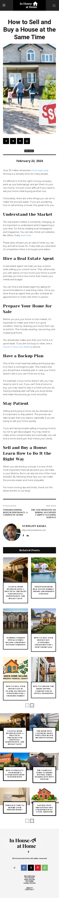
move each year (39, 170)
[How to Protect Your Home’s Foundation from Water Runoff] (14, 761)
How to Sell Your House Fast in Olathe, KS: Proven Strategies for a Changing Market (16, 691)
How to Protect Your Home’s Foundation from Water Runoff (14, 773)
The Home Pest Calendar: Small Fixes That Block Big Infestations (44, 734)
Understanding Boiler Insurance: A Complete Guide (15, 512)
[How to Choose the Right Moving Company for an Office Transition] (43, 669)
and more (26, 235)
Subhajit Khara (34, 526)
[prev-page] (27, 705)
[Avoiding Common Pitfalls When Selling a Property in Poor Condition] (15, 620)
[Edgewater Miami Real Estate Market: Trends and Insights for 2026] (43, 569)
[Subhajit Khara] (12, 532)
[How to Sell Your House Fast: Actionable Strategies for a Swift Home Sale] (43, 620)
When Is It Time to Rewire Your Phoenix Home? (14, 807)
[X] (13, 141)
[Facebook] (6, 141)
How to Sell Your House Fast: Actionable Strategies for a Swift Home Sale (43, 642)
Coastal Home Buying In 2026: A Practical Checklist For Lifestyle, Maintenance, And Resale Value (14, 737)
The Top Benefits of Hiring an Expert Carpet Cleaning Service (43, 514)
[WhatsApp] (27, 141)
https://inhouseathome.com (34, 530)
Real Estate (29, 151)
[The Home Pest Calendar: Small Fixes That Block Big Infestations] (44, 722)
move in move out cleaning (17, 346)
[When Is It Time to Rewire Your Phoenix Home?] (14, 796)
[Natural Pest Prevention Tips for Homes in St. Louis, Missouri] (44, 796)
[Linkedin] (27, 535)
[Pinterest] (20, 141)
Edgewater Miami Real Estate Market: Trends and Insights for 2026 (43, 590)
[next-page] (32, 705)
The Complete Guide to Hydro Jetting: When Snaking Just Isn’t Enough (44, 774)
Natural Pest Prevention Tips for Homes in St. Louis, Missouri (44, 808)
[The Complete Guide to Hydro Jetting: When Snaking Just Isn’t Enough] (44, 761)
